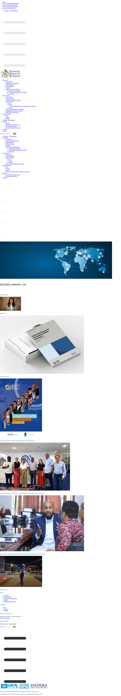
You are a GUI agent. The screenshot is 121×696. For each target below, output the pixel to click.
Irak (9, 159)
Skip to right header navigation (11, 3)
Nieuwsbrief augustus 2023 (13, 174)
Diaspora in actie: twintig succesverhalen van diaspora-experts (17, 440)
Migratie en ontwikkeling (12, 141)
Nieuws (5, 173)
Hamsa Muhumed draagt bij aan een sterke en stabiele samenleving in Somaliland (22, 554)
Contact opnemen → (5, 618)
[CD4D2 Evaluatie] (42, 373)
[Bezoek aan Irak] (21, 586)
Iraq (7, 167)
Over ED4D (11, 151)
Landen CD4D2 (9, 158)
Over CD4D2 (6, 153)
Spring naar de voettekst (9, 8)
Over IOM (5, 138)
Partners (8, 145)
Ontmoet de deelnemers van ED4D (17, 150)
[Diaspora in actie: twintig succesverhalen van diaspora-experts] (21, 437)
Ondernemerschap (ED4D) (12, 147)
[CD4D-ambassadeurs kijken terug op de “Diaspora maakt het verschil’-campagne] (35, 490)
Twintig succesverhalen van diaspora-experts (17, 171)
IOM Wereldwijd (10, 144)
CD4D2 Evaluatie (10, 156)
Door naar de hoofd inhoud (10, 5)
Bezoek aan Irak (4, 589)
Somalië (10, 162)
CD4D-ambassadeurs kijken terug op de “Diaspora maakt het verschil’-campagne (22, 493)
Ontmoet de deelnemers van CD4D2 (15, 164)
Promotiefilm (9, 139)
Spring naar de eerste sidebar (10, 6)
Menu (4, 2)
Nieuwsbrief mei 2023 (11, 176)
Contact (5, 178)
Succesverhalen (7, 165)
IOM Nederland (10, 142)
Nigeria (10, 161)
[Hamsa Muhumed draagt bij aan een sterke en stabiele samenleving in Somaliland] (42, 551)
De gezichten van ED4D (14, 148)
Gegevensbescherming (10, 601)
